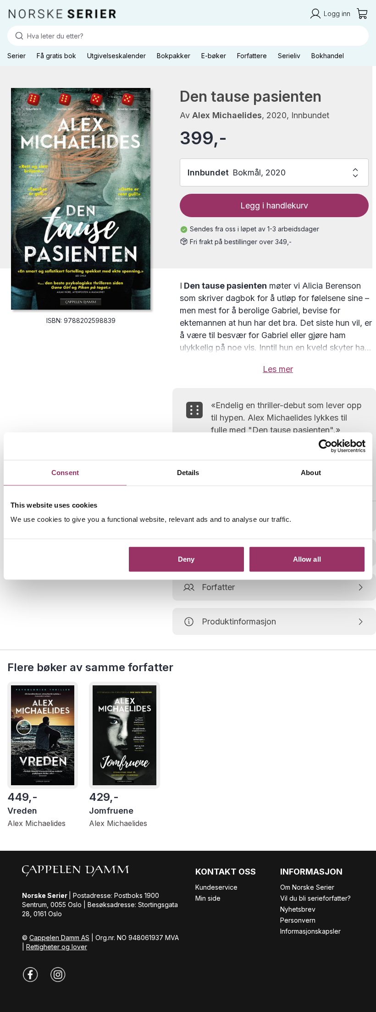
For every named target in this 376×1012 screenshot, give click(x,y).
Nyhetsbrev (297, 909)
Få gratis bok (56, 56)
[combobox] (188, 36)
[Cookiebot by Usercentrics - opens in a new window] (325, 446)
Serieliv (289, 56)
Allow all (307, 559)
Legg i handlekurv (274, 205)
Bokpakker (173, 56)
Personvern (297, 920)
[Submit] (17, 36)
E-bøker (213, 56)
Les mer (278, 369)
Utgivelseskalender (116, 56)
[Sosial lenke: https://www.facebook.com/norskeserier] (30, 974)
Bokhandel (327, 56)
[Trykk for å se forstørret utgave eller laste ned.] (80, 199)
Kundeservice (216, 887)
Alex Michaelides (227, 115)
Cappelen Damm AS (59, 937)
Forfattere (252, 56)
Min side (208, 898)
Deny (186, 559)
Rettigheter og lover (56, 947)
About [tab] (311, 472)
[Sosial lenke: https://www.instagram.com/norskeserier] (58, 974)
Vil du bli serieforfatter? (315, 898)
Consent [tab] (65, 472)
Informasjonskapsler (310, 931)
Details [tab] (188, 472)
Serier (16, 56)
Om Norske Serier (307, 887)
